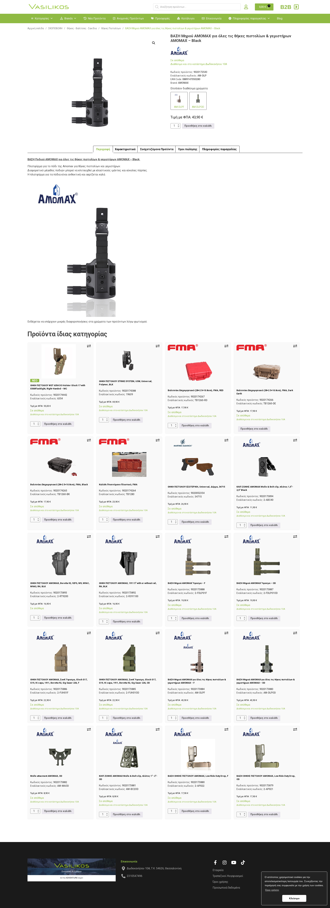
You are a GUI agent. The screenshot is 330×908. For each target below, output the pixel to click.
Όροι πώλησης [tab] (187, 149)
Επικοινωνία (213, 18)
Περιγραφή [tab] (103, 149)
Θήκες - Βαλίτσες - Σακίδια (82, 28)
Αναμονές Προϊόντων (130, 18)
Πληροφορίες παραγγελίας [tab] (219, 149)
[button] (154, 43)
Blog (279, 18)
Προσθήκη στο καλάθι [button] (198, 125)
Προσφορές (162, 18)
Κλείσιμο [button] (294, 898)
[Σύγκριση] (89, 346)
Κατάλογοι (188, 18)
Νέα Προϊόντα (97, 18)
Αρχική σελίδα (36, 28)
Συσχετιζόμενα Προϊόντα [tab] (156, 149)
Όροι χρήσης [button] (272, 890)
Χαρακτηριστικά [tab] (125, 149)
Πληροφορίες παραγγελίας (249, 18)
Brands (68, 18)
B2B (286, 7)
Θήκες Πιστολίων (111, 28)
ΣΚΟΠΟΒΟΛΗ (55, 28)
